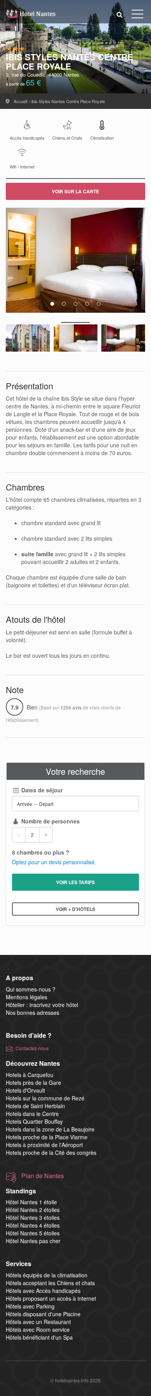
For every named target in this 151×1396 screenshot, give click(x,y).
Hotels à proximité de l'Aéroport (44, 1145)
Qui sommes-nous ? (30, 989)
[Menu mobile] (137, 15)
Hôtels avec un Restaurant (38, 1322)
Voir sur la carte (75, 191)
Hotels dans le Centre (32, 1114)
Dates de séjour (41, 790)
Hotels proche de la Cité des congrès (51, 1152)
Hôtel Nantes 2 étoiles (33, 1210)
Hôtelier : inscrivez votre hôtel (42, 1005)
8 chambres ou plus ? (40, 852)
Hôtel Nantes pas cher (33, 1241)
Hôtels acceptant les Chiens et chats (50, 1283)
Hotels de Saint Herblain (35, 1106)
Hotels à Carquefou (29, 1075)
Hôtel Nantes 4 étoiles (33, 1225)
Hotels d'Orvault (25, 1090)
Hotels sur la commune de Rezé (45, 1098)
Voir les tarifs (75, 882)
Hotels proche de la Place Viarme (47, 1137)
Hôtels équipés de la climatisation (47, 1275)
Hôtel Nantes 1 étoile (31, 1202)
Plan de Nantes (42, 1176)
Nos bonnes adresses (32, 1012)
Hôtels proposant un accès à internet (51, 1298)
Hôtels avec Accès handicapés (43, 1290)
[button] (119, 14)
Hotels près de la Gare (33, 1082)
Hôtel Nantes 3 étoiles (33, 1217)
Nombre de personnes (50, 821)
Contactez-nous (32, 1048)
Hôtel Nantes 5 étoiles (33, 1233)
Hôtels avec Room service (38, 1329)
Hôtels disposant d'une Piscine (43, 1314)
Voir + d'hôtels (75, 909)
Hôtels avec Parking (30, 1306)
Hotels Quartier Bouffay (34, 1121)
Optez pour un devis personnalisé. (54, 862)
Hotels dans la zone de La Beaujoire (50, 1129)
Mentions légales (26, 997)
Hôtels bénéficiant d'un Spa (39, 1337)
